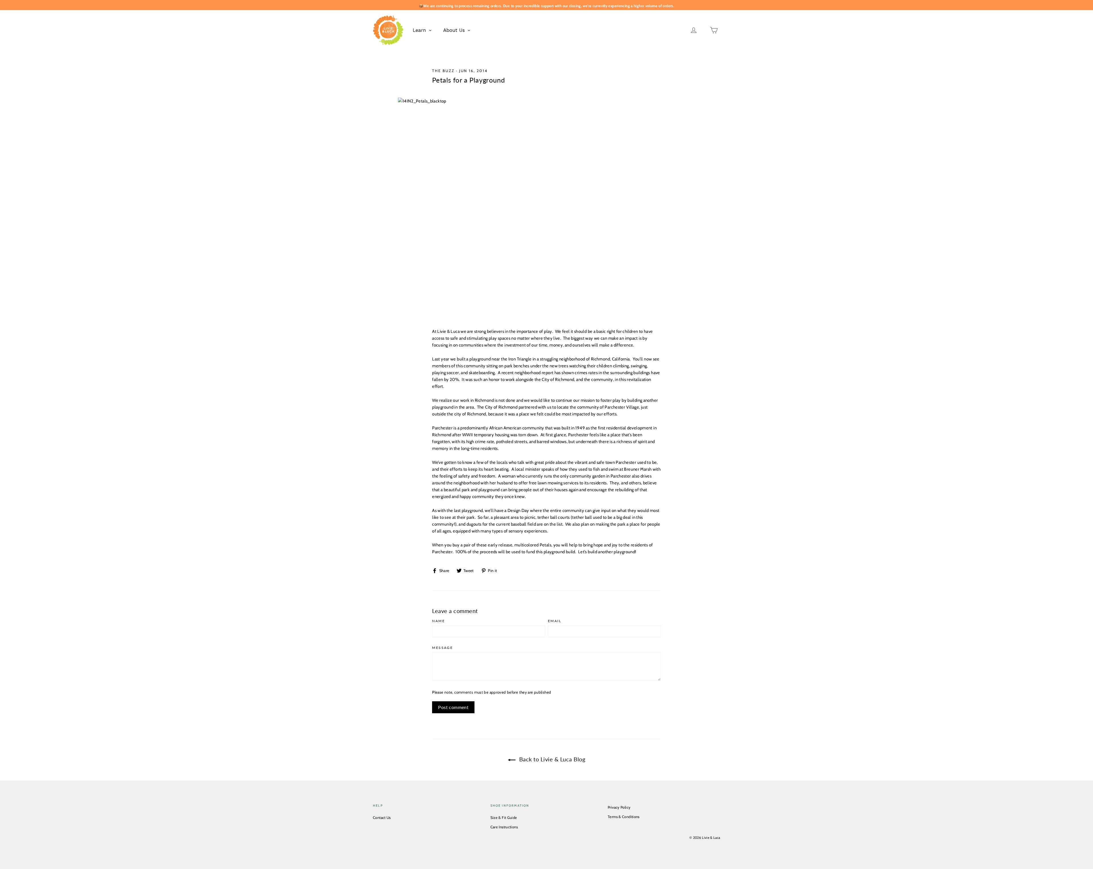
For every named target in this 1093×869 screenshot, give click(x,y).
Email (554, 621)
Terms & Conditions (624, 816)
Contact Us (382, 817)
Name (438, 621)
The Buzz (443, 70)
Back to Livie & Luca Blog (551, 759)
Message (442, 647)
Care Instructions (504, 827)
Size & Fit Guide (503, 817)
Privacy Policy (619, 807)
